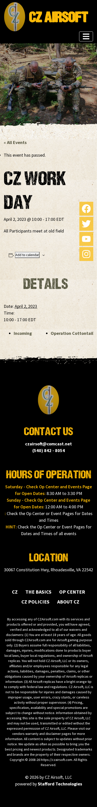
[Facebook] (86, 209)
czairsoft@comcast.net (48, 444)
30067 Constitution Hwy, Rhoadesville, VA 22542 (48, 570)
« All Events (15, 142)
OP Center (72, 592)
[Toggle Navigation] (86, 36)
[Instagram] (86, 254)
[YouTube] (86, 239)
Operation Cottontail (72, 333)
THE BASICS (38, 592)
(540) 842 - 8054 (48, 450)
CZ (15, 592)
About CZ (68, 602)
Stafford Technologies (60, 784)
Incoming (23, 333)
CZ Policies (35, 602)
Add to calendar (27, 255)
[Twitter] (86, 224)
